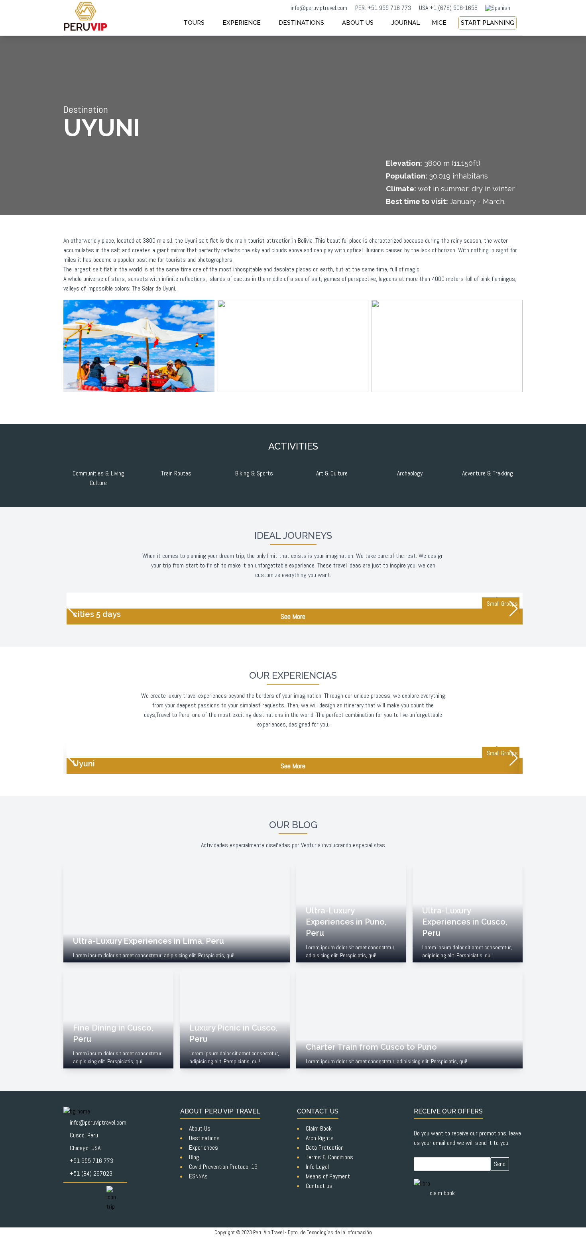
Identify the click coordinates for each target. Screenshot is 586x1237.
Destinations (204, 1138)
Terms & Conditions (329, 1157)
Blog (194, 1157)
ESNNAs (198, 1176)
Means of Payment (328, 1176)
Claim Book (319, 1128)
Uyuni (192, 240)
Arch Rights (320, 1138)
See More (293, 616)
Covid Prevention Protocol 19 (223, 1166)
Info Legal (317, 1166)
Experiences (203, 1147)
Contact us (319, 1186)
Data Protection (325, 1147)
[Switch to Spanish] (497, 8)
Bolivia (305, 240)
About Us (199, 1128)
